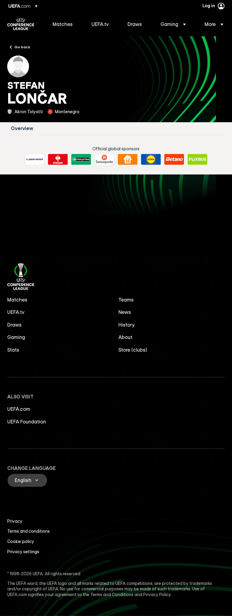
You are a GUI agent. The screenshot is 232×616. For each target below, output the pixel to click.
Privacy (14, 521)
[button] (173, 24)
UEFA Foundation (26, 421)
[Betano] (174, 159)
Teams (126, 299)
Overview (22, 128)
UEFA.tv (15, 312)
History (126, 324)
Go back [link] (22, 47)
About (125, 337)
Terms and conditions (28, 531)
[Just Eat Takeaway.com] (127, 159)
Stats (13, 350)
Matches (17, 299)
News (124, 312)
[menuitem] (64, 24)
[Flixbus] (197, 159)
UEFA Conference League (20, 24)
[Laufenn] (34, 159)
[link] (63, 24)
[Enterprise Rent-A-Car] (81, 159)
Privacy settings (23, 551)
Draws (14, 324)
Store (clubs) (132, 350)
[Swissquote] (104, 159)
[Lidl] (151, 159)
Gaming (16, 337)
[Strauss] (58, 159)
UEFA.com (18, 409)
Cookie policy (20, 541)
